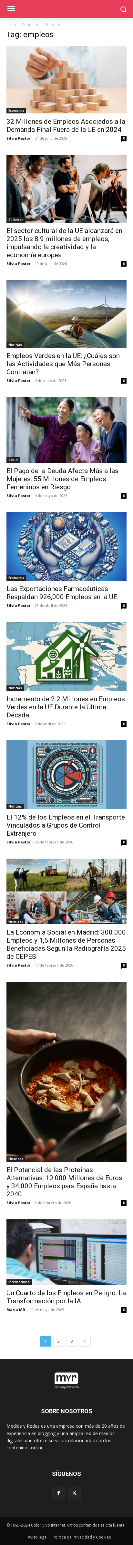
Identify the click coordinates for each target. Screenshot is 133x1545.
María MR (15, 1309)
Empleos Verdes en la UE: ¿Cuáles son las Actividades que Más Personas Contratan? (63, 364)
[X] (74, 1493)
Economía (16, 110)
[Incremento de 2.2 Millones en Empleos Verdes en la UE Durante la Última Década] (66, 656)
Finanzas (15, 921)
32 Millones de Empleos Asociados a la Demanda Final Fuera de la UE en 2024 (65, 125)
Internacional (19, 1282)
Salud (13, 460)
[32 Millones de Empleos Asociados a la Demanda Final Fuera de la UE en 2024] (66, 79)
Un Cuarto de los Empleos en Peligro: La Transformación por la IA (66, 1297)
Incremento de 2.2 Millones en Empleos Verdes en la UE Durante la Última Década (65, 707)
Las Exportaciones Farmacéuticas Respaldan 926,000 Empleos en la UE (61, 593)
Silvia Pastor (18, 138)
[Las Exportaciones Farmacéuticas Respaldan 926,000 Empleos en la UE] (66, 546)
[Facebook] (58, 1493)
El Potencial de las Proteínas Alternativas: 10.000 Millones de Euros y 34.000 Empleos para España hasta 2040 (64, 1182)
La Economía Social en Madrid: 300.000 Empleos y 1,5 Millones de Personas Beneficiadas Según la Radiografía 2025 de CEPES (66, 944)
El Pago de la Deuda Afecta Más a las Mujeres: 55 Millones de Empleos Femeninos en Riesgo (62, 479)
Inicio (11, 24)
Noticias (15, 345)
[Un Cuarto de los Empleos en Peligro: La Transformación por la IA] (66, 1252)
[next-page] (85, 1341)
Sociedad (16, 219)
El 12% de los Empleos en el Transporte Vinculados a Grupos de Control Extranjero (65, 825)
